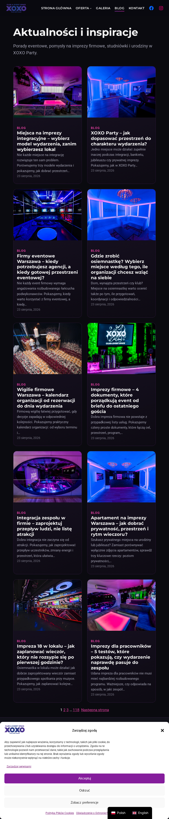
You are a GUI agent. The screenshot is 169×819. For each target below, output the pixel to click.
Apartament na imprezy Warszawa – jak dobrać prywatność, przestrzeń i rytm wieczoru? (120, 526)
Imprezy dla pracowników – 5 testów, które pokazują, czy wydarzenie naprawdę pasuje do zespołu (121, 656)
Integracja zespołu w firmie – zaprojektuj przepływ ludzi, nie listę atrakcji (44, 526)
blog (21, 128)
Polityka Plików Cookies (60, 813)
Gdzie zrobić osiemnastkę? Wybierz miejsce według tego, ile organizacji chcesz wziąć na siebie (119, 266)
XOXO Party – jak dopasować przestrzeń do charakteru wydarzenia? (121, 138)
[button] (162, 730)
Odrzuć (84, 790)
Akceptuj (84, 778)
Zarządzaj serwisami (19, 766)
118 (76, 710)
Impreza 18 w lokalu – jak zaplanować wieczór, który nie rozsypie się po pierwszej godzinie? (46, 654)
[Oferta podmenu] (91, 8)
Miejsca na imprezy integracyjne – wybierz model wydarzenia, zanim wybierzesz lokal (46, 141)
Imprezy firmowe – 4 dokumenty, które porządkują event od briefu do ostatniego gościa (115, 400)
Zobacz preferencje (84, 802)
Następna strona (95, 710)
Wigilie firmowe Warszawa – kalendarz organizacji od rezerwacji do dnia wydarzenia (46, 398)
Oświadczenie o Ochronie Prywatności (98, 813)
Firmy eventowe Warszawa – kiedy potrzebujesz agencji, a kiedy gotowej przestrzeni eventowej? (47, 266)
